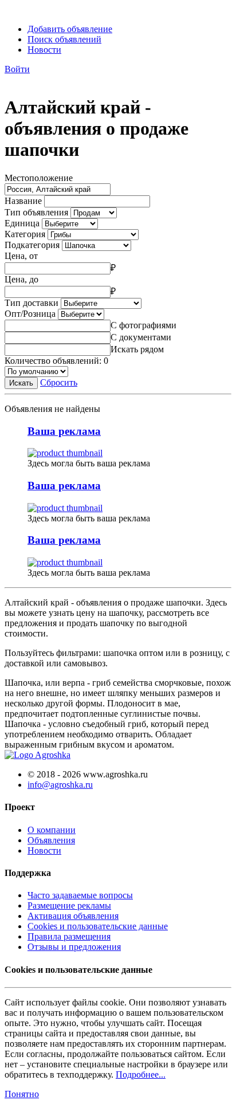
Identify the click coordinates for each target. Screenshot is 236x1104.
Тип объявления (36, 212)
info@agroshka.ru (60, 784)
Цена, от (21, 256)
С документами (141, 337)
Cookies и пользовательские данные (97, 926)
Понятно (22, 1094)
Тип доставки (31, 303)
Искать (21, 383)
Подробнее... (141, 1074)
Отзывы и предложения (74, 947)
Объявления (51, 840)
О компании (51, 830)
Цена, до (21, 279)
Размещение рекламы (69, 905)
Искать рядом (137, 349)
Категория (25, 234)
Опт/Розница (30, 314)
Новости (44, 49)
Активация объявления (73, 916)
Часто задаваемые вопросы (80, 895)
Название (23, 201)
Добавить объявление (69, 29)
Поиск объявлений (64, 39)
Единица (22, 223)
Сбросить (58, 382)
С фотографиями (143, 325)
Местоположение (39, 178)
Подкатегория (32, 245)
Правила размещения (69, 936)
